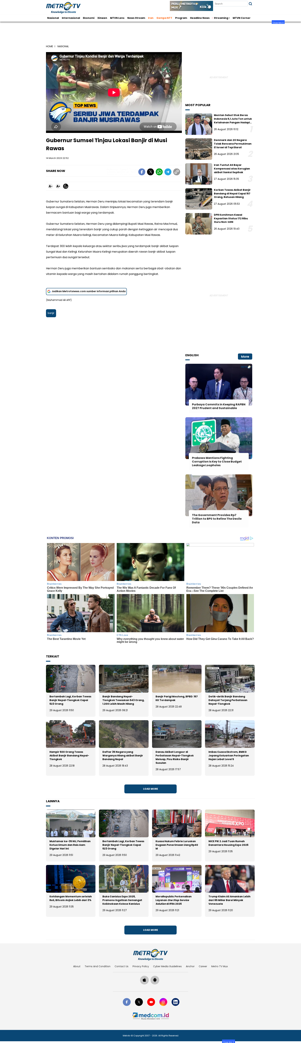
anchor (190, 966)
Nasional (53, 18)
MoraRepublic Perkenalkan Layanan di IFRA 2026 (174, 900)
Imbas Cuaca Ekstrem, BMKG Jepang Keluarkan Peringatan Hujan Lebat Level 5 (229, 755)
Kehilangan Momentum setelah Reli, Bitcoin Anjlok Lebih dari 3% (70, 898)
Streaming (221, 18)
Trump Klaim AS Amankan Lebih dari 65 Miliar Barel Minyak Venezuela (229, 900)
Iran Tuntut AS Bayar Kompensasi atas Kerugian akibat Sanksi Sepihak (232, 168)
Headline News (200, 18)
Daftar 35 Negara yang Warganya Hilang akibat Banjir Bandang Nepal (122, 755)
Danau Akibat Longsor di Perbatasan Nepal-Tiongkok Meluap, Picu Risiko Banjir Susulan (175, 757)
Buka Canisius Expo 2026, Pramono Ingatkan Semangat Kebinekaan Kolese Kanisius (122, 900)
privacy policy (141, 966)
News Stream (136, 18)
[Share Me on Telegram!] (168, 172)
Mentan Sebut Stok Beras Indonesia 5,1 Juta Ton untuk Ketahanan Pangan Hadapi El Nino (233, 120)
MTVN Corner (241, 18)
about (76, 966)
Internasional (71, 18)
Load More (150, 789)
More (245, 356)
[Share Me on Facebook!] (142, 172)
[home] (150, 955)
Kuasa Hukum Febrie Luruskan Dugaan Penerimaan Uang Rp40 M (177, 845)
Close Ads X (278, 23)
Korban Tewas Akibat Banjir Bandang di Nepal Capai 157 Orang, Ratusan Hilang (232, 193)
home (49, 46)
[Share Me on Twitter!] (150, 172)
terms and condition (97, 966)
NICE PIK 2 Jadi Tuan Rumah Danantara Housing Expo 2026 (228, 843)
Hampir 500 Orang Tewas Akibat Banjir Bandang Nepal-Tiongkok (69, 755)
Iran (150, 18)
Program (181, 18)
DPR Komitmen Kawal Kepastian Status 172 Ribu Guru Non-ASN (231, 218)
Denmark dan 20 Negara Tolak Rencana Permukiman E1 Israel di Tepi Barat (233, 143)
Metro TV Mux (219, 966)
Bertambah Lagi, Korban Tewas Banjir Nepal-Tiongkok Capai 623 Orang (70, 700)
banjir (51, 313)
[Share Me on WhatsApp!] (159, 172)
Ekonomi (88, 18)
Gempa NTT (164, 18)
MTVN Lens (117, 18)
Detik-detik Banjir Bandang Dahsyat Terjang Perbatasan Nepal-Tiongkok (228, 700)
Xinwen (102, 18)
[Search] (250, 4)
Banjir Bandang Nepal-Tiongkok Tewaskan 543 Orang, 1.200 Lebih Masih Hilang (123, 700)
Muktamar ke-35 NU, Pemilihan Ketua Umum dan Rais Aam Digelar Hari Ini (70, 845)
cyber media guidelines (167, 966)
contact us (121, 966)
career (203, 966)
